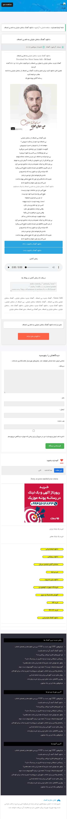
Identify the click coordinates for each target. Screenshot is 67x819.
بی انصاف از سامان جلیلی (14, 302)
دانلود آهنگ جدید (43, 56)
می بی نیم (54, 572)
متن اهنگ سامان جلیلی (18, 309)
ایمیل (61, 410)
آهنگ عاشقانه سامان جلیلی (36, 302)
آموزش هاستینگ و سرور (49, 595)
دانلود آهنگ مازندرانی (50, 618)
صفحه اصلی (45, 28)
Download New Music (24, 60)
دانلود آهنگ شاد (17, 306)
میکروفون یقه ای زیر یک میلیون (52, 683)
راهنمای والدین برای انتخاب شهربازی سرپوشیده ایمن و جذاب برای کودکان (37, 671)
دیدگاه (61, 366)
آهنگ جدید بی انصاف (44, 298)
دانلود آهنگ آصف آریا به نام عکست (50, 651)
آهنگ (48, 47)
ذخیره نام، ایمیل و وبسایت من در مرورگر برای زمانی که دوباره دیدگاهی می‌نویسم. (36, 437)
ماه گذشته (48, 470)
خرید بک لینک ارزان (56, 529)
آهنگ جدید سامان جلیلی (24, 298)
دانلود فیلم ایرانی (52, 549)
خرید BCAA (53, 610)
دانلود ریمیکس (53, 557)
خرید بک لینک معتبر (56, 537)
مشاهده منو (7, 5)
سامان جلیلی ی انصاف (49, 309)
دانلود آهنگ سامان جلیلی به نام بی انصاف (33, 40)
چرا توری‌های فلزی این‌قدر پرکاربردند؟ (49, 655)
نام (62, 398)
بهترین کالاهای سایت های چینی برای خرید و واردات (45, 679)
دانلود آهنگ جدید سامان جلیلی (36, 306)
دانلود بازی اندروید (51, 580)
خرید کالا (55, 603)
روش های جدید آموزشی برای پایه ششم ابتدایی (46, 675)
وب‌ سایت (60, 421)
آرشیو (37, 28)
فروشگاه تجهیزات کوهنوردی (48, 587)
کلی (39, 470)
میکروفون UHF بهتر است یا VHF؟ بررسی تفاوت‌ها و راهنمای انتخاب (39, 647)
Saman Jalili (58, 298)
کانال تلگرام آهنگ (49, 800)
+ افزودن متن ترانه (33, 336)
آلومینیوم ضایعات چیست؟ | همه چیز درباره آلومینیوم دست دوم (41, 667)
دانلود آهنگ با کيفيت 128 (32, 251)
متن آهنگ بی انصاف (34, 309)
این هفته (59, 470)
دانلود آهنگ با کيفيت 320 (32, 244)
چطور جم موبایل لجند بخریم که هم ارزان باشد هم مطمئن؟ (43, 663)
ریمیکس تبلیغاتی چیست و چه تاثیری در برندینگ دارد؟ (44, 659)
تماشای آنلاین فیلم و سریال (48, 564)
